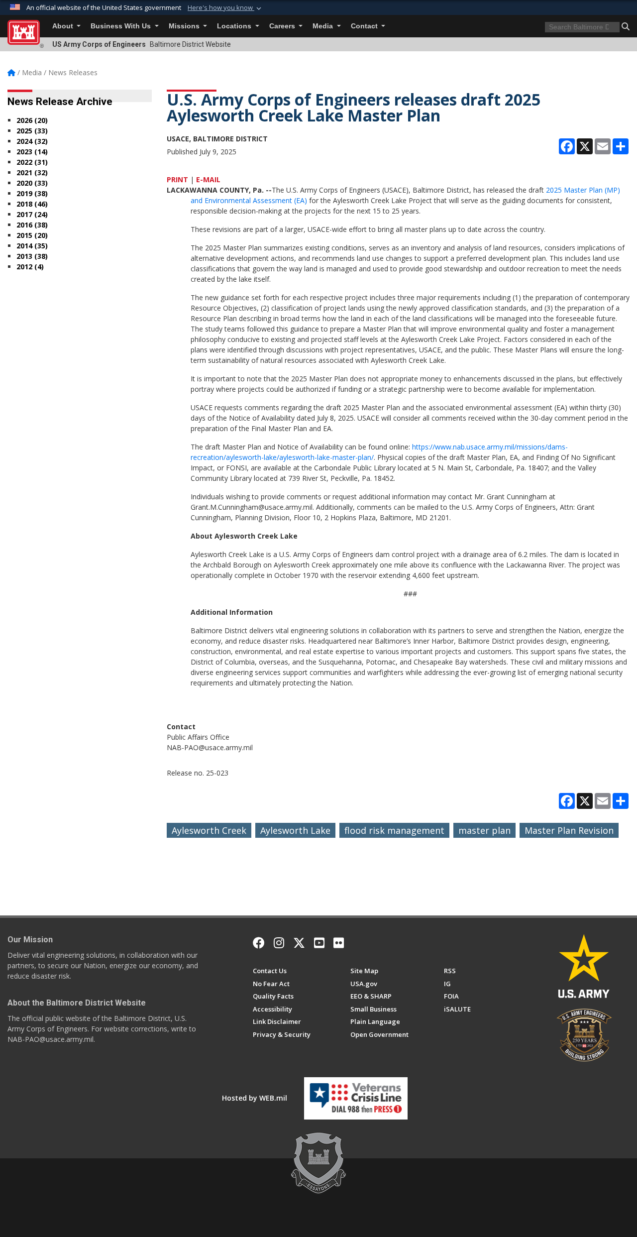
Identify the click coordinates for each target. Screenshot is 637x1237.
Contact (365, 26)
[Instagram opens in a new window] (279, 943)
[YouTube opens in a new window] (319, 943)
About (63, 26)
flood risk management (394, 830)
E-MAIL (208, 179)
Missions (185, 26)
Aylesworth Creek (209, 830)
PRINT (177, 179)
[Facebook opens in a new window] (259, 943)
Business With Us (122, 26)
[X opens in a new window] (299, 943)
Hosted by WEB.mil (254, 1098)
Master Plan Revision (569, 830)
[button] (225, 8)
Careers (283, 26)
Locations (235, 26)
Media (324, 26)
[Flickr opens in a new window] (338, 943)
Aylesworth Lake (295, 830)
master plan (484, 830)
